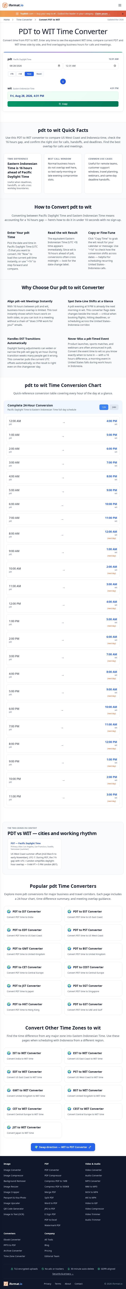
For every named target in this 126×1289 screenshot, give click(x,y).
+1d (20, 74)
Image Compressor (13, 1175)
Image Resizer (11, 1186)
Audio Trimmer (93, 1219)
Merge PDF (50, 1192)
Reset (39, 74)
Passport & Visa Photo (15, 1197)
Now (29, 74)
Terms (58, 1283)
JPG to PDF (50, 1208)
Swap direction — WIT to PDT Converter (61, 1147)
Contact (79, 1283)
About (68, 1283)
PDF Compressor (53, 1175)
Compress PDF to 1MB (56, 1181)
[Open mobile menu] (120, 5)
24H (114, 407)
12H (104, 407)
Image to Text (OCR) (14, 1214)
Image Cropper (11, 1192)
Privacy (47, 1283)
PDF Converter (52, 1169)
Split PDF (49, 1197)
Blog (47, 1245)
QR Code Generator (14, 1208)
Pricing (48, 1250)
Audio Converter (93, 1175)
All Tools (49, 1239)
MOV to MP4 (91, 1192)
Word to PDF (51, 1203)
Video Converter (93, 1169)
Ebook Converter (12, 1239)
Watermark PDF (52, 1225)
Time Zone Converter (14, 1256)
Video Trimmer (92, 1214)
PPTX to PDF (10, 1245)
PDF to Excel (51, 1219)
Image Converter (12, 1169)
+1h (12, 74)
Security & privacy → (63, 1273)
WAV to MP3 (91, 1186)
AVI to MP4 (90, 1197)
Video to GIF (91, 1203)
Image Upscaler (12, 1203)
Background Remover (15, 1181)
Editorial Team (52, 1256)
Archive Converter (13, 1250)
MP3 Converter (92, 1181)
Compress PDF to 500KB (57, 1186)
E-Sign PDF (50, 1214)
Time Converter (24, 19)
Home (7, 19)
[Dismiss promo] (123, 14)
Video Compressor (94, 1208)
